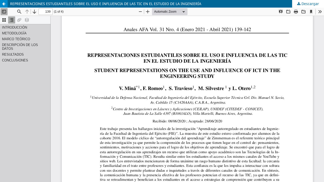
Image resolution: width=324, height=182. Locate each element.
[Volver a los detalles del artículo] (4, 4)
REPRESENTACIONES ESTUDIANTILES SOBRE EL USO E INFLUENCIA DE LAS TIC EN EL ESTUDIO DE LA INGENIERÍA (105, 3)
